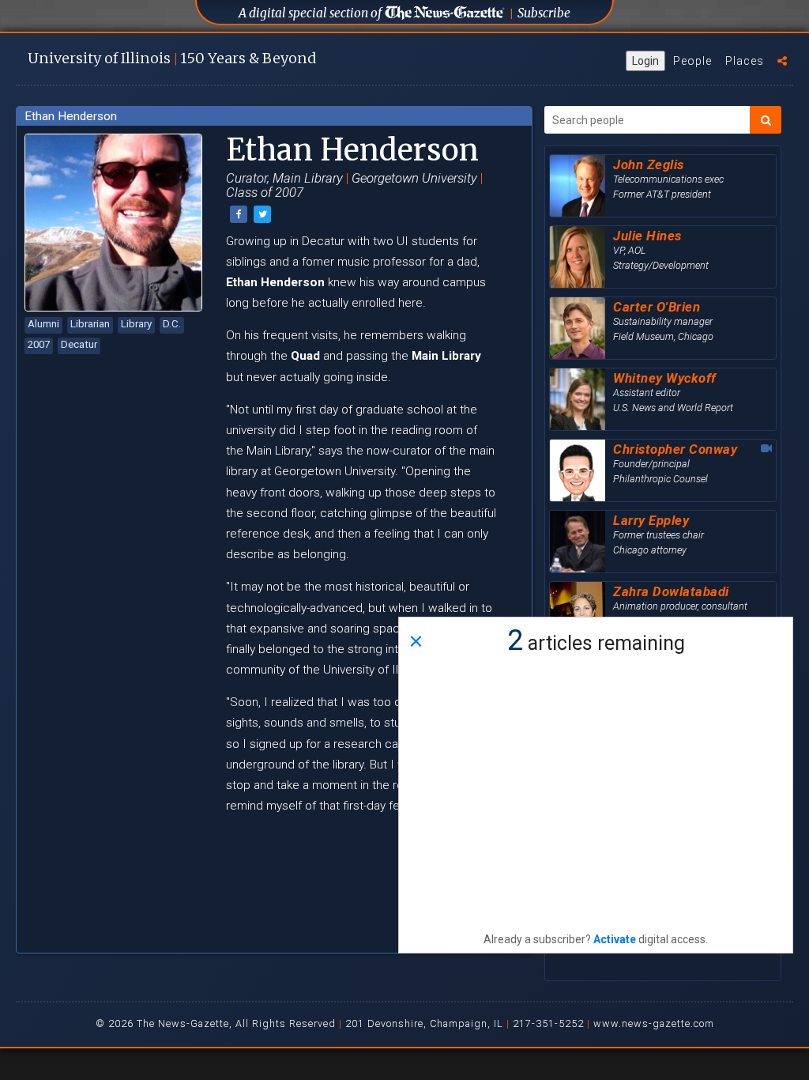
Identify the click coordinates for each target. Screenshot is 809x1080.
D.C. (172, 324)
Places (744, 61)
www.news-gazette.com (653, 1023)
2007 (39, 344)
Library (136, 324)
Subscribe (543, 13)
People (692, 61)
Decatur (79, 344)
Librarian (90, 324)
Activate (614, 939)
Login (645, 61)
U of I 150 (172, 58)
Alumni (43, 324)
